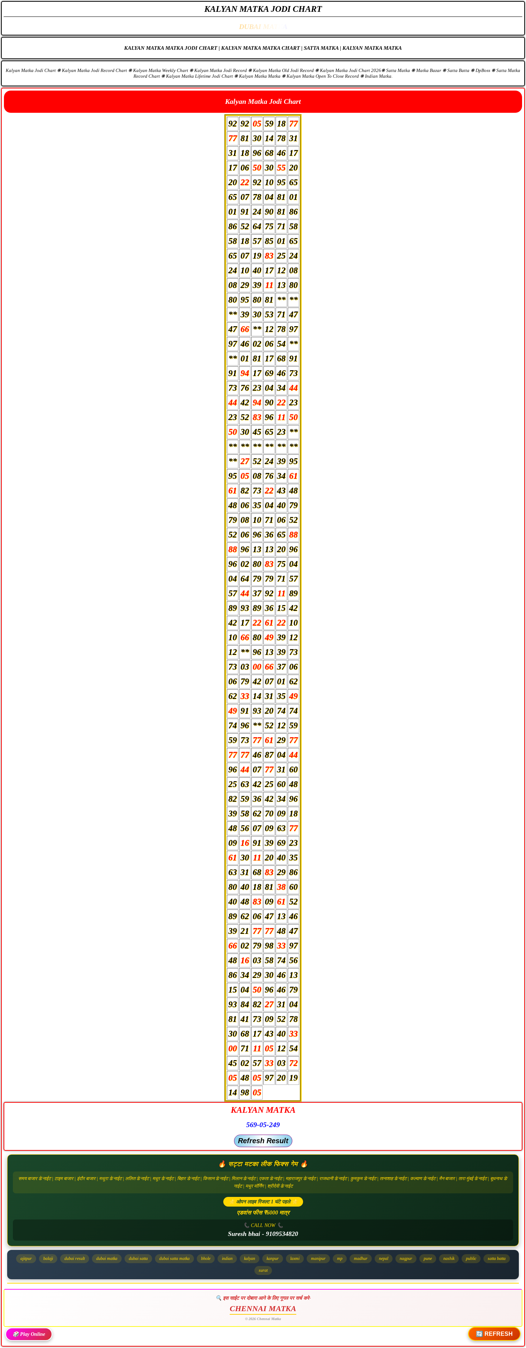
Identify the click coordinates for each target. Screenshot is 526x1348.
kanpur (273, 1258)
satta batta (497, 1258)
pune (428, 1258)
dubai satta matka (174, 1258)
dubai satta (138, 1258)
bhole (205, 1258)
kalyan (249, 1258)
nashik (448, 1258)
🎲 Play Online (29, 1334)
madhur (360, 1258)
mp (339, 1258)
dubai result (74, 1258)
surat (263, 1270)
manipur (318, 1258)
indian (227, 1258)
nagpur (406, 1258)
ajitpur (26, 1258)
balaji (48, 1258)
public (471, 1258)
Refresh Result (263, 1141)
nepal (383, 1258)
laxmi (294, 1258)
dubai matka (106, 1258)
